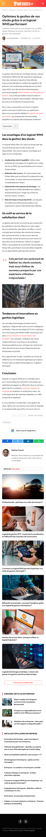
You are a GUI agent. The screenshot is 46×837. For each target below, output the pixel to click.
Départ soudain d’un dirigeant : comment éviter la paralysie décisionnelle (25, 701)
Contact (20, 830)
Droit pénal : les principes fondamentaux (19, 796)
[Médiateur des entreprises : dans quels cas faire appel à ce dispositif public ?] (7, 723)
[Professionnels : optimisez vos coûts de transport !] (23, 486)
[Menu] (3, 3)
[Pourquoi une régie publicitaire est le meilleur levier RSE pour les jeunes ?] (7, 713)
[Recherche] (43, 3)
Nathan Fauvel (13, 38)
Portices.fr (5, 10)
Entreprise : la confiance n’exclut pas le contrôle (22, 767)
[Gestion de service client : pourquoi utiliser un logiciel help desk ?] (23, 621)
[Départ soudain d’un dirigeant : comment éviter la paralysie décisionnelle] (7, 701)
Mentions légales (29, 830)
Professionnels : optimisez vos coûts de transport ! (22, 502)
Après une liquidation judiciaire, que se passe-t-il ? (23, 754)
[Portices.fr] (23, 3)
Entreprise (12, 10)
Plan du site (13, 830)
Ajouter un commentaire (23, 683)
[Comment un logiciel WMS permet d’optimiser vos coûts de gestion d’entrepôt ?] (23, 553)
